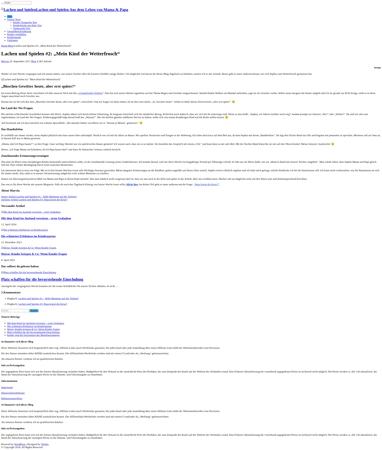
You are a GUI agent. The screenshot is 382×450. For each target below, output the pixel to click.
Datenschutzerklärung (13, 393)
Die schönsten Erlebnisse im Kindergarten (28, 236)
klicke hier (132, 184)
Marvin (5, 61)
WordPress (20, 444)
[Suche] (2, 3)
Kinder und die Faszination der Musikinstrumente (33, 335)
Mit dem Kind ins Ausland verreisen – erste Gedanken (36, 218)
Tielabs (45, 444)
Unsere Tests (14, 19)
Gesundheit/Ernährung (19, 31)
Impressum (7, 387)
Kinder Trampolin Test (25, 22)
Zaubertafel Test (21, 28)
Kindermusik (14, 37)
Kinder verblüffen (16, 34)
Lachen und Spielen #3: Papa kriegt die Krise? (34, 199)
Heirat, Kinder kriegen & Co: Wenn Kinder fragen (34, 254)
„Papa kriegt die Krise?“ (206, 184)
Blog (9, 16)
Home (4, 45)
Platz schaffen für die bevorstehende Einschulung (42, 279)
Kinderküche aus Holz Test (27, 25)
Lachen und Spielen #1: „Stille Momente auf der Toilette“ (39, 196)
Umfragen (12, 40)
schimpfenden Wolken (91, 93)
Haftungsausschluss (11, 398)
